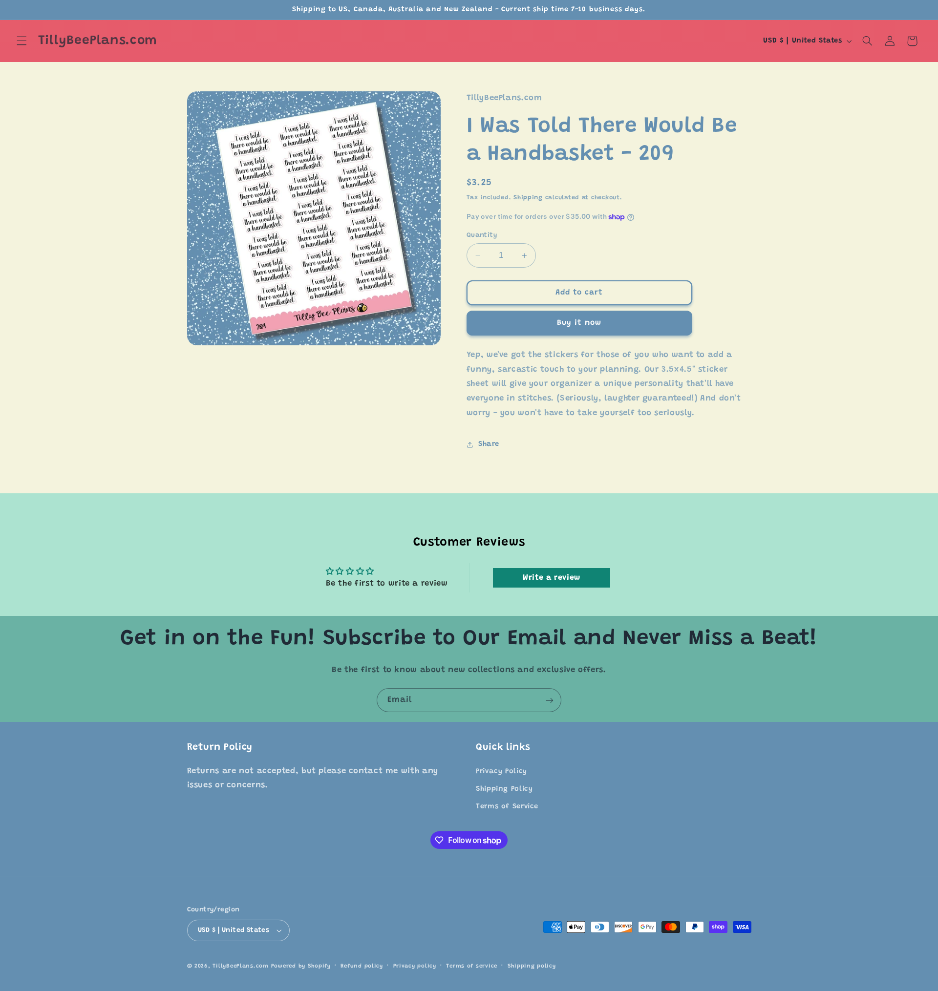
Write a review (551, 578)
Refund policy (362, 966)
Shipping (528, 198)
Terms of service (471, 966)
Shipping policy (532, 966)
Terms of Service (507, 806)
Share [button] (488, 444)
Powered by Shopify (301, 966)
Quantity (482, 235)
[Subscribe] (549, 700)
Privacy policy (414, 966)
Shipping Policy (504, 789)
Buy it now (579, 323)
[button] (21, 41)
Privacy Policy (501, 771)
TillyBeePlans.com (241, 966)
